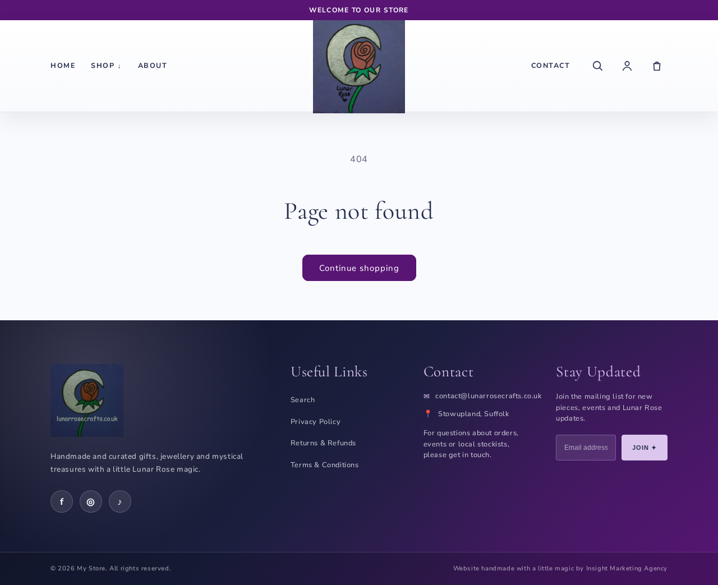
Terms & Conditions (325, 465)
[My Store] (359, 65)
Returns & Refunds (323, 443)
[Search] (597, 65)
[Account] (627, 65)
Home (62, 65)
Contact (550, 65)
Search (303, 400)
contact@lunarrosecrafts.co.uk (488, 396)
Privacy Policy (315, 422)
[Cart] (657, 65)
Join (644, 447)
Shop (106, 65)
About (153, 65)
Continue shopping (359, 268)
